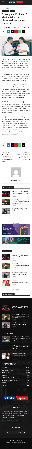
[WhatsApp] (19, 31)
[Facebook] (8, 31)
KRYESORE (12, 10)
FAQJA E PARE (5, 7)
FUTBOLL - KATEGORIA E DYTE (5, 203)
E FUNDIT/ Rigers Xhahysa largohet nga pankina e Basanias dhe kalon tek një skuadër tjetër (21, 201)
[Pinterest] (16, 31)
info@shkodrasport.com (11, 420)
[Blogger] (8, 432)
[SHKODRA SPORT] (3, 27)
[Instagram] (20, 432)
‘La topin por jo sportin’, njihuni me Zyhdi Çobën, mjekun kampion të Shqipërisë (20, 346)
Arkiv (10, 7)
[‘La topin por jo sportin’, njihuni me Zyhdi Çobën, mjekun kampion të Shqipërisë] (6, 347)
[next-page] (5, 216)
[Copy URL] (23, 31)
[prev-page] (3, 216)
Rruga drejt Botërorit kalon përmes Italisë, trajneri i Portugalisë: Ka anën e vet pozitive (21, 338)
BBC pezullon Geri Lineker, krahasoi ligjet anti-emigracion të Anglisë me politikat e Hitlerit (7, 158)
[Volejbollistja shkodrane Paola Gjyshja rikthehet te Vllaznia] (6, 211)
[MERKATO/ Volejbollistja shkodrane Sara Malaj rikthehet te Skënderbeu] (6, 283)
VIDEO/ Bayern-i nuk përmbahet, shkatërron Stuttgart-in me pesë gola (20, 193)
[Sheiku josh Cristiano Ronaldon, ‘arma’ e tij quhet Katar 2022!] (6, 356)
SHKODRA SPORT (9, 27)
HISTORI (7, 10)
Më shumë (15, 289)
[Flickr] (16, 432)
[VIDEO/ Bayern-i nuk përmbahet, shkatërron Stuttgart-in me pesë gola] (6, 194)
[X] (12, 31)
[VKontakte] (24, 432)
